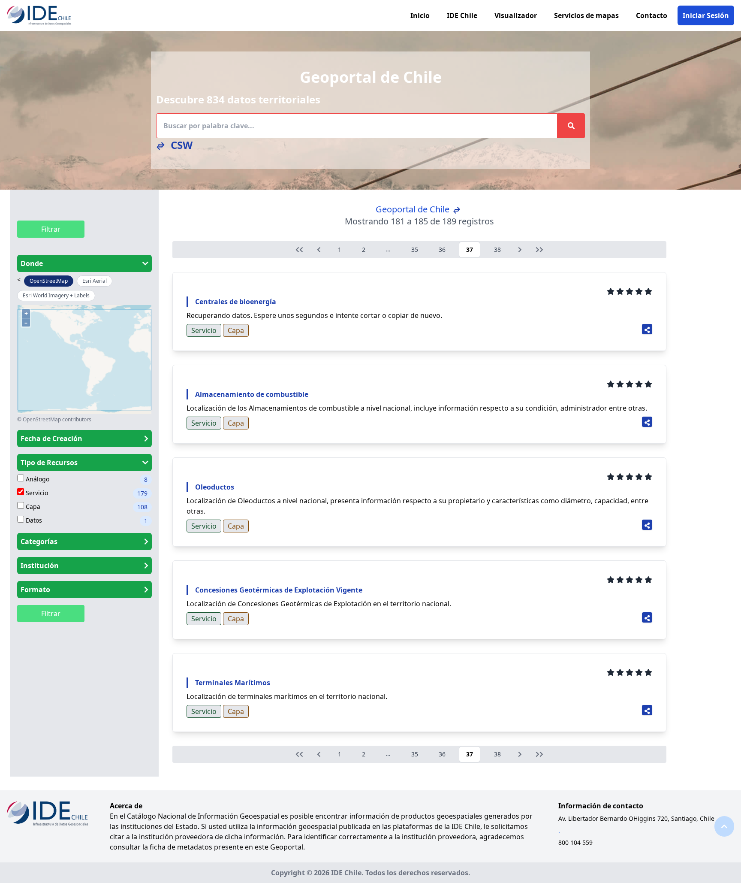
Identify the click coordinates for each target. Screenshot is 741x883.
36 (442, 249)
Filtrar (50, 229)
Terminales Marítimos (232, 682)
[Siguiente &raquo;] (520, 250)
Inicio (420, 15)
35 (414, 249)
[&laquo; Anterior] (299, 250)
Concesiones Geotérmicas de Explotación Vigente (278, 590)
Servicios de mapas (586, 15)
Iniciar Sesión (706, 15)
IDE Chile (462, 15)
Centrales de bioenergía (235, 301)
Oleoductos (214, 487)
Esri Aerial (94, 280)
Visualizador (515, 15)
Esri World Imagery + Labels (56, 295)
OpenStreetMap (49, 280)
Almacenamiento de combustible (251, 394)
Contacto (651, 15)
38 (497, 249)
